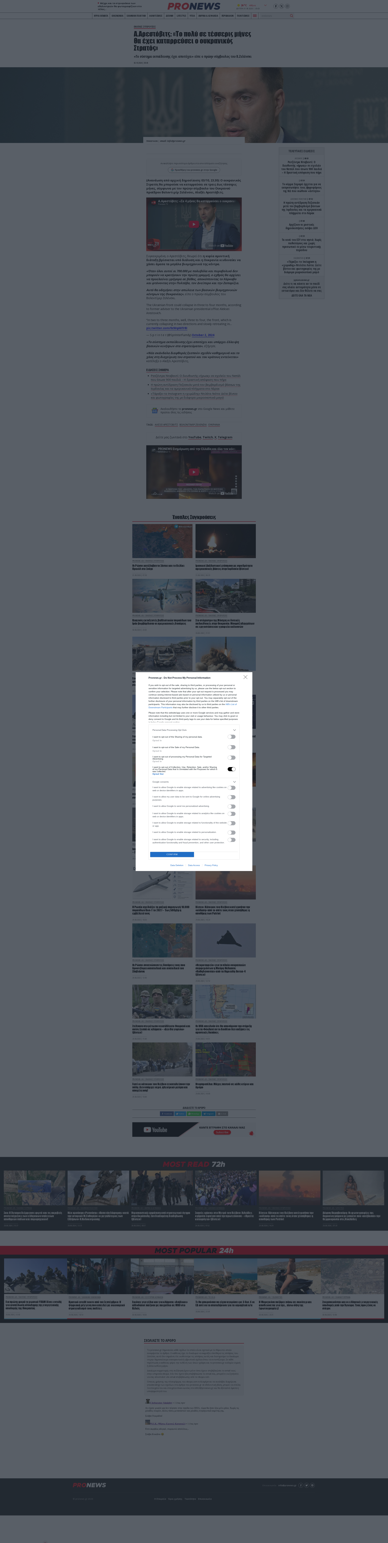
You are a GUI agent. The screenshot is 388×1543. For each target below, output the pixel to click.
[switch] (232, 737)
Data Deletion (176, 865)
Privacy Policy (211, 865)
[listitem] (194, 730)
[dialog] (194, 771)
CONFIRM (172, 854)
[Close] (246, 678)
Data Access (194, 865)
